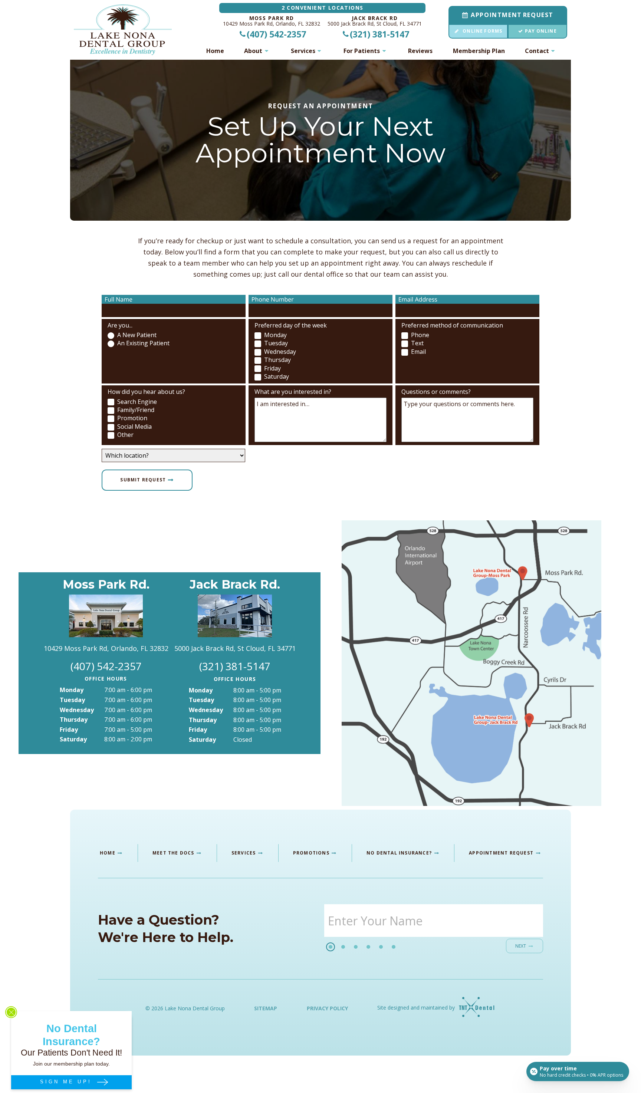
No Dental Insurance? (399, 853)
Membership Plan (479, 51)
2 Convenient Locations (323, 7)
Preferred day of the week (290, 325)
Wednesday (77, 710)
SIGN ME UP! (67, 1081)
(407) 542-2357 (276, 34)
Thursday (74, 719)
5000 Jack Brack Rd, (375, 24)
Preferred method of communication (452, 325)
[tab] (330, 946)
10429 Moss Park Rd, (271, 24)
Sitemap (265, 1008)
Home (215, 51)
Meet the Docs (174, 853)
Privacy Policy (327, 1008)
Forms (482, 31)
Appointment (512, 15)
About (253, 51)
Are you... (120, 325)
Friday (69, 729)
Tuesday (72, 700)
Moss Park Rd (271, 18)
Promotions (312, 853)
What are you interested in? (292, 392)
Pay (541, 31)
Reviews (420, 51)
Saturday (73, 739)
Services (303, 51)
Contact (537, 51)
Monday (71, 690)
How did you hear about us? (146, 391)
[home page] (123, 29)
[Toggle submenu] (266, 51)
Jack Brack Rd (375, 18)
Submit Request (143, 479)
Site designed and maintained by (416, 1007)
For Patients (361, 51)
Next (520, 946)
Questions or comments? (436, 392)
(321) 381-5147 (379, 34)
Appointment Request (502, 853)
